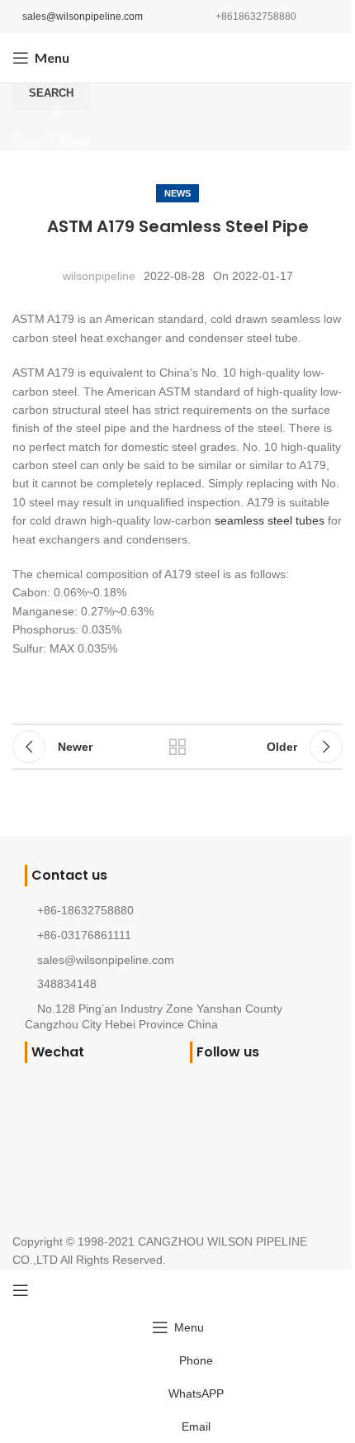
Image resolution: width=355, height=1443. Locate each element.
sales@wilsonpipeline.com (82, 16)
